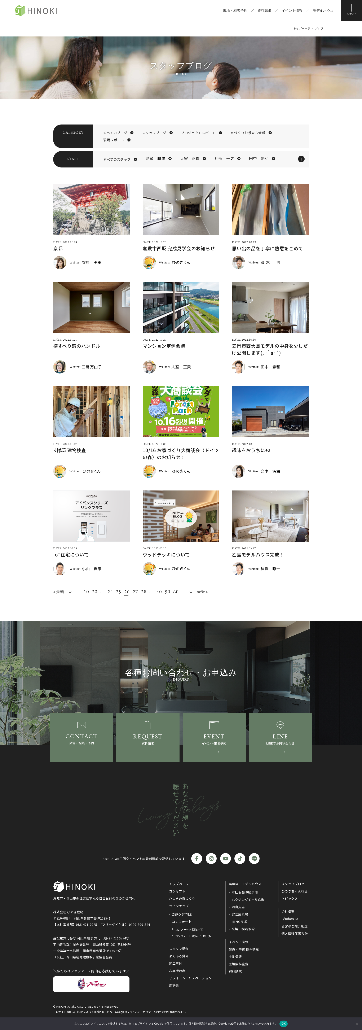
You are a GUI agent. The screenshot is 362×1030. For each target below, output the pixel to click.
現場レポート (113, 139)
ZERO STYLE (182, 914)
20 (94, 591)
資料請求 (264, 10)
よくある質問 (179, 956)
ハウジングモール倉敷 (248, 899)
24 (109, 591)
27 (135, 591)
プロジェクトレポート (198, 132)
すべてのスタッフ (117, 159)
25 (118, 591)
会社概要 (288, 911)
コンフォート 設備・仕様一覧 (193, 936)
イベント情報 (292, 10)
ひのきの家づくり (182, 898)
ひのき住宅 (36, 10)
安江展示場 (240, 914)
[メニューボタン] (351, 10)
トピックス (290, 898)
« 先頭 (58, 591)
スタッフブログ (154, 132)
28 (143, 591)
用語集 (174, 985)
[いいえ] (357, 1024)
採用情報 (288, 919)
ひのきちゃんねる (295, 891)
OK (284, 1023)
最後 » (202, 591)
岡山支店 (238, 907)
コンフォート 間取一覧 (189, 929)
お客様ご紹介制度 (295, 926)
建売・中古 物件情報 (244, 949)
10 (86, 591)
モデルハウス (323, 10)
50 (167, 591)
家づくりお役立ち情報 (247, 132)
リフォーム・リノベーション (190, 978)
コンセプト (177, 891)
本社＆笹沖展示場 (245, 892)
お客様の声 (177, 970)
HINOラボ (239, 921)
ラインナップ (179, 906)
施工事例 (175, 963)
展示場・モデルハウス (245, 884)
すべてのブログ (115, 132)
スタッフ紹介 (179, 948)
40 (158, 591)
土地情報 (235, 956)
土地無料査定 (238, 964)
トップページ (179, 884)
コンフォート (182, 921)
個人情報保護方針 (295, 933)
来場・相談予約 (235, 10)
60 (175, 591)
